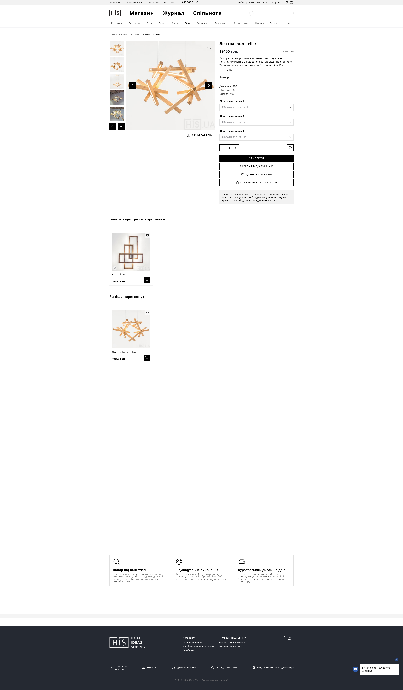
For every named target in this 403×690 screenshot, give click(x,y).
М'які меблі (116, 23)
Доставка (154, 2)
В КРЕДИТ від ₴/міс (257, 166)
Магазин (141, 13)
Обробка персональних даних (198, 646)
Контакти (169, 2)
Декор (162, 23)
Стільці (175, 23)
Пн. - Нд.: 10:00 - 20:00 (226, 668)
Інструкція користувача (230, 646)
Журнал (173, 13)
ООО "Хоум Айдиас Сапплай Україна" (208, 680)
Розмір (224, 77)
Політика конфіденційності (232, 637)
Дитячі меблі (221, 23)
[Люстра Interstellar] (131, 329)
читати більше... (229, 70)
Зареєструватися (258, 2)
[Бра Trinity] (131, 252)
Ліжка (187, 23)
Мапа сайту (189, 637)
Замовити (256, 158)
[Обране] (286, 2)
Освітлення (134, 23)
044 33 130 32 (120, 666)
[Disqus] (201, 406)
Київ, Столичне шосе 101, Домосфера (275, 668)
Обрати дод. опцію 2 (231, 115)
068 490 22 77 (120, 669)
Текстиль (274, 23)
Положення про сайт (193, 642)
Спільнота (207, 13)
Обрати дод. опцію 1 (231, 100)
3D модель (202, 135)
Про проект (115, 2)
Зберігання (202, 23)
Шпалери (259, 23)
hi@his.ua (151, 668)
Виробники (188, 650)
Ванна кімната (241, 23)
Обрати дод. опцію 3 (231, 130)
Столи (150, 23)
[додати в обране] (290, 147)
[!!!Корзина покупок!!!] (292, 3)
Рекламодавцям (135, 2)
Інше (288, 23)
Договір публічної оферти (232, 642)
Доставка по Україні (186, 668)
